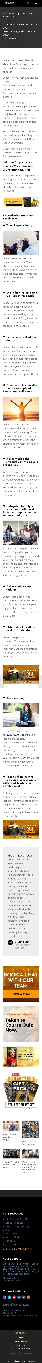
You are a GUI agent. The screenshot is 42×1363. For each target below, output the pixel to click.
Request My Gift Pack (18, 1249)
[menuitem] (27, 3)
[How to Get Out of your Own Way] (11, 1153)
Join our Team (12, 1244)
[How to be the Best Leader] (30, 1129)
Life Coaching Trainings (17, 1226)
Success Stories (13, 1237)
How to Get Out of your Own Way (11, 1164)
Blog (7, 1230)
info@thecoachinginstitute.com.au (20, 1315)
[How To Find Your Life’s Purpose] (11, 1126)
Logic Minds (30, 1361)
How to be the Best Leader (29, 1142)
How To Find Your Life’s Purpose (9, 1137)
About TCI (10, 1240)
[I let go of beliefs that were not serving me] (40, 681)
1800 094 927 (9, 1313)
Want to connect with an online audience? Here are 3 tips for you (30, 1167)
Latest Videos (12, 1233)
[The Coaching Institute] (17, 3)
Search (21, 1338)
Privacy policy (21, 1345)
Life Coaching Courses (16, 1222)
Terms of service (21, 1341)
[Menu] (36, 3)
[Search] (27, 3)
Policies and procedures (21, 1349)
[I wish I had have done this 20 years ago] (2, 681)
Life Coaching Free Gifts (17, 1219)
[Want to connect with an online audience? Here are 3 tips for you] (30, 1153)
